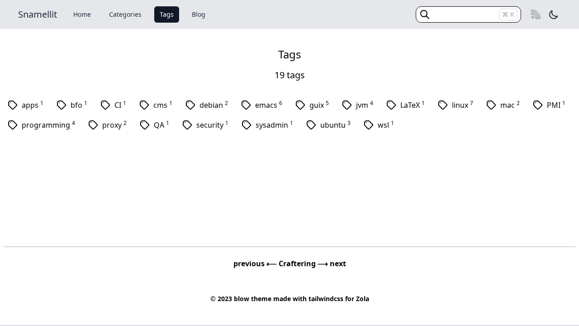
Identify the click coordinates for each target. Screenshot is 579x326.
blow (241, 298)
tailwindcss (325, 298)
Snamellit (37, 14)
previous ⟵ (256, 263)
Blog (198, 14)
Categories (125, 14)
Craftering (298, 263)
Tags (167, 14)
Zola (362, 298)
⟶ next (332, 263)
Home (82, 14)
